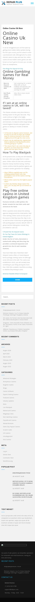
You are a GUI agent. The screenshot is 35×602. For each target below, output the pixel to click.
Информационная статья (11, 310)
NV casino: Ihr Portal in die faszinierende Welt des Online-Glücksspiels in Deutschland (17, 318)
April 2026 (6, 354)
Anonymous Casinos (9, 381)
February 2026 (7, 360)
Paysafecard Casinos (9, 420)
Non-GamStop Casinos (10, 417)
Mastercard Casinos (9, 410)
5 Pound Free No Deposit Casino (13, 232)
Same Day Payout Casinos (11, 427)
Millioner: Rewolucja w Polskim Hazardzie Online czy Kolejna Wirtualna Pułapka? (16, 330)
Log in (5, 451)
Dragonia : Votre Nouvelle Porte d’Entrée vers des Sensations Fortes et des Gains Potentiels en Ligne (17, 324)
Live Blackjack (7, 407)
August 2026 (7, 350)
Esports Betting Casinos (10, 394)
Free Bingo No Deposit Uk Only (13, 69)
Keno (4, 404)
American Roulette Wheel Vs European (15, 274)
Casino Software (8, 391)
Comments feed (8, 458)
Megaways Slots (8, 414)
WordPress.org (8, 461)
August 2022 (7, 366)
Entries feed (7, 454)
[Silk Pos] (12, 3)
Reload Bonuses (8, 423)
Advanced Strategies (9, 378)
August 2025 (7, 363)
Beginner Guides (8, 385)
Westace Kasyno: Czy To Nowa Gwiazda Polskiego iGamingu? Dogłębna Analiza (16, 314)
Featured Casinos (8, 398)
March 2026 (7, 357)
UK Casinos (6, 433)
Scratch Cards (7, 430)
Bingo (5, 388)
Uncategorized (7, 436)
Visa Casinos (7, 439)
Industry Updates (8, 401)
